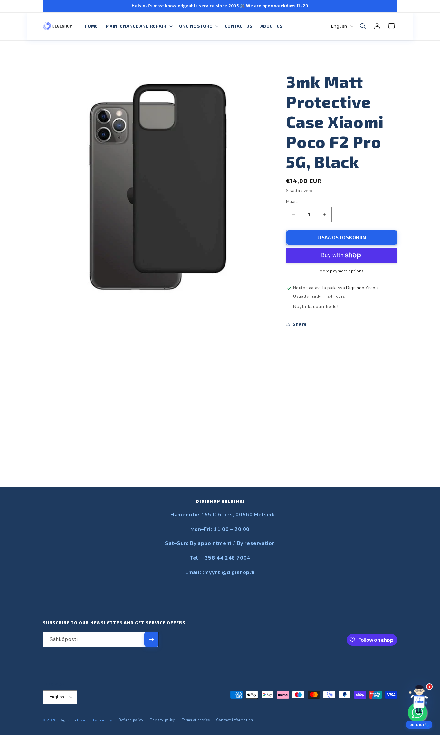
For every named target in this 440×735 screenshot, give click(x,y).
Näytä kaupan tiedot (316, 306)
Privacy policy (162, 719)
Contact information (234, 719)
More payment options (342, 270)
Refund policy (131, 719)
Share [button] (299, 324)
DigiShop (67, 720)
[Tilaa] (151, 639)
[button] (138, 26)
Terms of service (196, 719)
